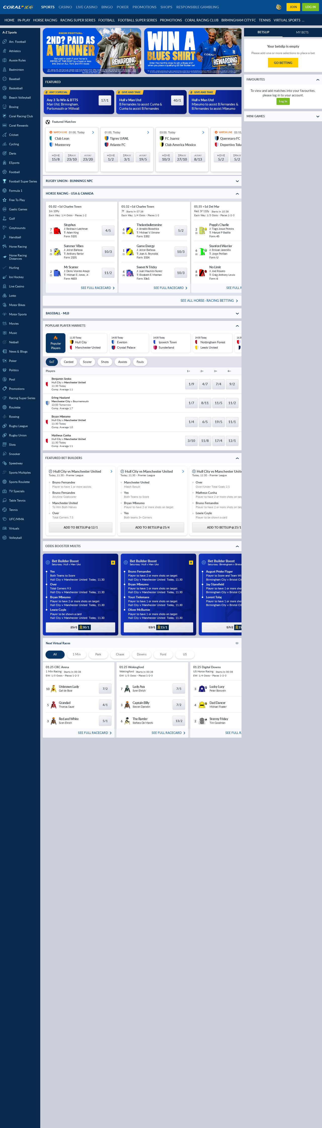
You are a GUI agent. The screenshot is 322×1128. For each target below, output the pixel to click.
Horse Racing (45, 20)
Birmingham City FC (238, 20)
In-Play (24, 20)
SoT (51, 362)
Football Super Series (137, 20)
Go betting (283, 63)
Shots (105, 362)
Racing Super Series (77, 20)
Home (10, 20)
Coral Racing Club (201, 20)
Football (106, 20)
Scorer (87, 362)
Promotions (171, 20)
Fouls (140, 362)
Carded (68, 362)
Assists (122, 362)
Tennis (265, 20)
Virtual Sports (287, 20)
